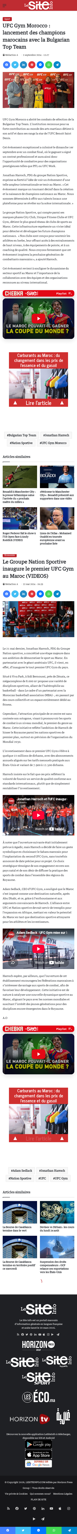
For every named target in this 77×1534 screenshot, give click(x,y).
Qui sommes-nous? (40, 1493)
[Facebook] (6, 64)
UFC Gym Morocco (53, 443)
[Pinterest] (31, 64)
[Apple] (45, 1334)
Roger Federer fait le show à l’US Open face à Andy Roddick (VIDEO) (19, 537)
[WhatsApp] (48, 64)
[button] (38, 318)
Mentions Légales (62, 1493)
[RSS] (19, 1334)
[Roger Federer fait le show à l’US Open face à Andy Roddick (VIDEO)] (20, 518)
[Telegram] (57, 64)
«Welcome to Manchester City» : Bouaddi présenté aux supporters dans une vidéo (57, 495)
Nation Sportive (22, 443)
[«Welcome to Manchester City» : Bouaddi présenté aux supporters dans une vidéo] (57, 477)
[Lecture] (38, 318)
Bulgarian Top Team (22, 435)
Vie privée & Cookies (16, 1493)
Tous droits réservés (43, 1487)
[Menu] (4, 7)
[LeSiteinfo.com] (38, 5)
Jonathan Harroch (57, 435)
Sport (7, 19)
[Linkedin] (23, 64)
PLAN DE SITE (38, 1499)
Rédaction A (11, 55)
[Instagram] (49, 1334)
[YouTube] (40, 1334)
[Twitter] (15, 64)
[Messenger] (40, 64)
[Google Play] (53, 1334)
